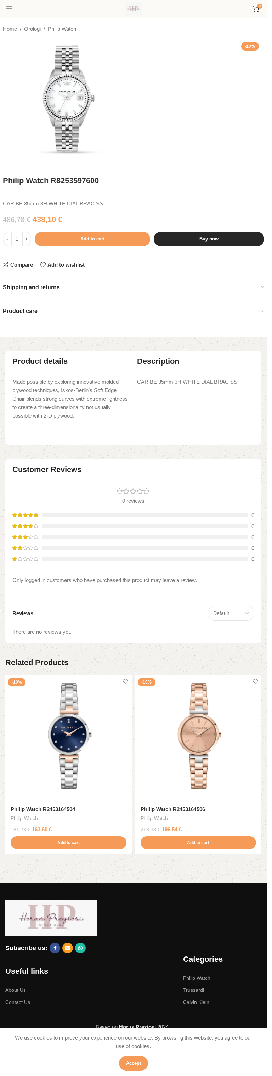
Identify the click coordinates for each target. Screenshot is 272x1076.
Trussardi (193, 990)
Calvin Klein (196, 1002)
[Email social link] (67, 948)
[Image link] (51, 917)
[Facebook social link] (55, 948)
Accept (133, 1063)
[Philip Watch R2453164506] (198, 738)
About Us (15, 990)
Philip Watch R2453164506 (173, 809)
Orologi (32, 29)
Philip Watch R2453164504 (43, 809)
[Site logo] (133, 8)
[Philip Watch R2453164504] (68, 738)
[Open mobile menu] (9, 9)
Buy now (209, 239)
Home (10, 29)
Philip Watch (62, 29)
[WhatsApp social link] (80, 948)
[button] (68, 842)
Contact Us (17, 1002)
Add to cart (92, 239)
